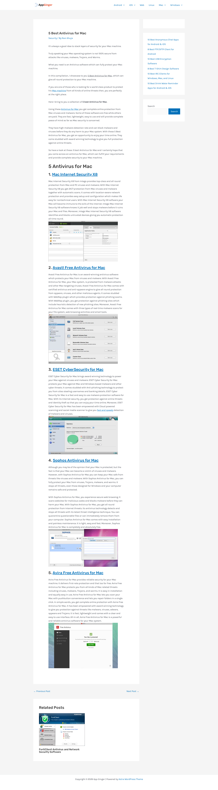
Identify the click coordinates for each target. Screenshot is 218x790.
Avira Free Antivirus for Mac (78, 573)
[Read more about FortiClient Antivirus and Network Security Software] (62, 729)
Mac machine (59, 90)
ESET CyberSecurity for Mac (78, 369)
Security (52, 38)
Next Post (133, 691)
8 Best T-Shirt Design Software (163, 68)
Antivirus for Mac (70, 109)
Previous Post (42, 691)
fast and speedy (105, 410)
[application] (123, 5)
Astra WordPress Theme (131, 779)
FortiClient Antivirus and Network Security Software (59, 750)
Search (151, 106)
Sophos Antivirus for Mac (76, 460)
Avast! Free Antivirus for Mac (79, 267)
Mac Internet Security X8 (75, 174)
